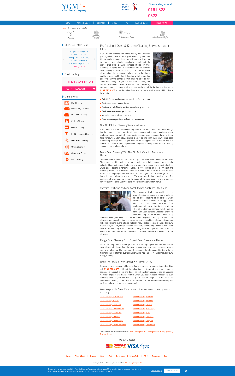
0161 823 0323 (156, 12)
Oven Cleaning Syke (141, 312)
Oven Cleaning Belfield (142, 304)
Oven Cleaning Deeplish (143, 320)
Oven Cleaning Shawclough (111, 320)
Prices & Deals (83, 23)
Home (67, 23)
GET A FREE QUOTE (75, 88)
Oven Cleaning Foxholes (143, 296)
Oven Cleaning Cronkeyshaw (112, 308)
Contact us (156, 356)
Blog (165, 356)
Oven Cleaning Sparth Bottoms (113, 324)
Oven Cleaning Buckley (109, 300)
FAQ (126, 23)
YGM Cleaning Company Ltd (133, 363)
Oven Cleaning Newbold (143, 300)
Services (101, 23)
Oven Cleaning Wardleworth (111, 296)
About (115, 23)
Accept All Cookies (172, 371)
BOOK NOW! (161, 23)
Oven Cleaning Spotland (110, 316)
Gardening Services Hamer (155, 331)
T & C (145, 356)
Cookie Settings (156, 371)
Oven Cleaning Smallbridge (144, 308)
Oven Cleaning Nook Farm (110, 312)
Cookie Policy (108, 371)
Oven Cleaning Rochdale (143, 316)
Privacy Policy (134, 356)
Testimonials (141, 23)
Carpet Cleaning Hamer (137, 331)
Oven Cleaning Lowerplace (144, 324)
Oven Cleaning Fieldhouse (110, 304)
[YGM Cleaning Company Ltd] (74, 7)
